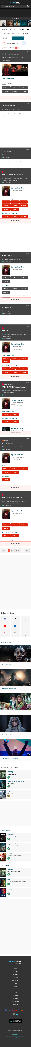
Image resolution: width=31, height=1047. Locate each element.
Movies (15, 968)
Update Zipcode (18, 38)
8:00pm (14, 209)
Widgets (25, 635)
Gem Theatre (6, 151)
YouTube (5, 627)
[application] (19, 68)
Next (27, 550)
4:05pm (23, 468)
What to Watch (15, 980)
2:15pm (14, 358)
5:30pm (14, 216)
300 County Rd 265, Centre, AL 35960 (12, 311)
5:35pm (6, 421)
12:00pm (5, 358)
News (15, 986)
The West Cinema (8, 105)
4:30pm (14, 205)
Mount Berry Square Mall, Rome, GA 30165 (13, 57)
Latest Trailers (6, 642)
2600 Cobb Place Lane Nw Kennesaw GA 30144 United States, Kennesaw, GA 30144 (14, 502)
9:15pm (6, 361)
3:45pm (6, 205)
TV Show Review (11, 774)
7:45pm (23, 372)
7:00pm (23, 525)
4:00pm (23, 369)
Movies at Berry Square (10, 54)
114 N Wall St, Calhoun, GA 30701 (11, 155)
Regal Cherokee (7, 443)
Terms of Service (15, 1001)
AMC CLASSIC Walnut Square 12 (14, 387)
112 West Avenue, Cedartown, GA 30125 (12, 109)
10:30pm (5, 528)
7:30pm (14, 372)
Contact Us (15, 995)
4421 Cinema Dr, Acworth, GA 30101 (11, 259)
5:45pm (23, 358)
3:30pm (14, 525)
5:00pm (14, 535)
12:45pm (14, 369)
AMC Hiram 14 (7, 331)
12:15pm (5, 202)
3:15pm (23, 202)
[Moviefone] (15, 2)
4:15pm (6, 372)
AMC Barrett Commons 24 (12, 497)
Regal (6, 440)
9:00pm (23, 216)
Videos (15, 983)
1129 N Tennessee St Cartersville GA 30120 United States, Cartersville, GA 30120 (15, 179)
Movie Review (10, 783)
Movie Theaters (12, 29)
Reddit (25, 627)
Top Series (5, 865)
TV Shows (15, 971)
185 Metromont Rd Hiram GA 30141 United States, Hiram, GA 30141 (15, 335)
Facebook (5, 620)
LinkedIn (15, 627)
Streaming (15, 974)
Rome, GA (21, 29)
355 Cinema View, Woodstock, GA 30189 (12, 447)
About (15, 992)
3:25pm (14, 468)
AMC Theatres (8, 172)
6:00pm (6, 479)
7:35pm (14, 472)
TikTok (5, 635)
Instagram (25, 620)
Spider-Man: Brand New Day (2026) (14, 78)
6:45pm (23, 205)
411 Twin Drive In (8, 307)
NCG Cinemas (7, 255)
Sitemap (15, 998)
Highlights (15, 18)
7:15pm (6, 209)
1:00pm (14, 202)
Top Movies (5, 830)
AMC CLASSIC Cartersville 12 (13, 174)
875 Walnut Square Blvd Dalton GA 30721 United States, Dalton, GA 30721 (14, 391)
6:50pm (6, 472)
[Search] (28, 6)
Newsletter (15, 635)
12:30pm (5, 369)
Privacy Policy (15, 1004)
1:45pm (6, 216)
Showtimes (4, 29)
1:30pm (6, 535)
